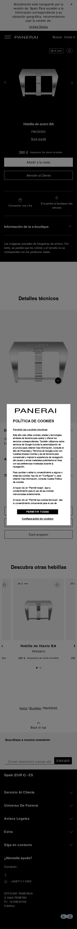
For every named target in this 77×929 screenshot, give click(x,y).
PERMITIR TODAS (37, 511)
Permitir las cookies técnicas (30, 429)
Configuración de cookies (37, 518)
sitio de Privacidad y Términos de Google (32, 450)
